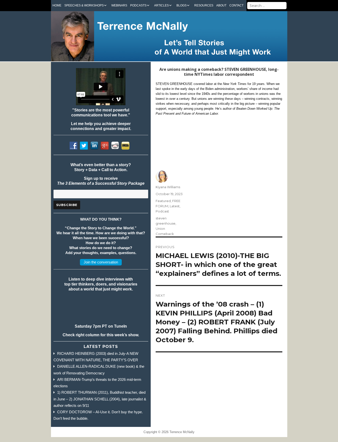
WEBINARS (119, 5)
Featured (163, 201)
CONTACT (236, 5)
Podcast (162, 211)
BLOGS (181, 5)
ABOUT (221, 5)
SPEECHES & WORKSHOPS (84, 5)
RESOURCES (203, 5)
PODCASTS (138, 5)
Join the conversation (101, 262)
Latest (175, 206)
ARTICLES (161, 5)
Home (56, 5)
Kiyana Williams (168, 187)
